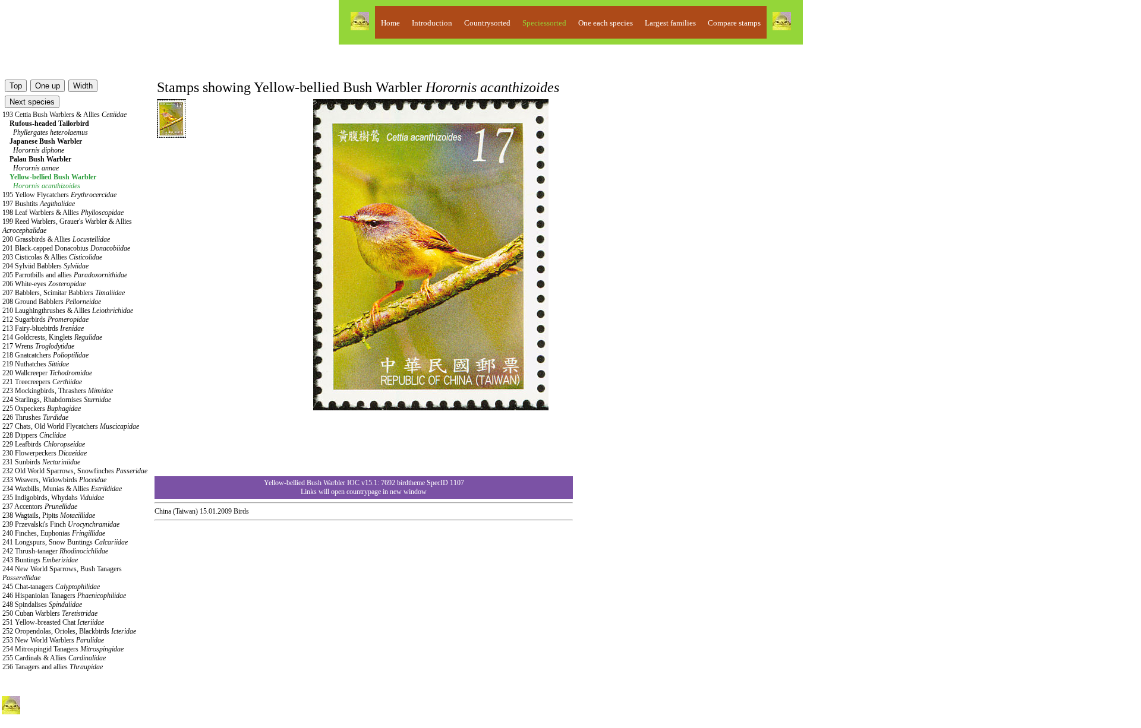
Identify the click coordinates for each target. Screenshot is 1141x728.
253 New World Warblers (53, 640)
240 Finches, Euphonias (53, 533)
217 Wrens (38, 346)
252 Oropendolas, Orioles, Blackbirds (69, 631)
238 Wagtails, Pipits (48, 515)
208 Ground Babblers (51, 301)
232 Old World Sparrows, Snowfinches (74, 471)
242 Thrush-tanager (55, 551)
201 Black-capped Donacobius (66, 248)
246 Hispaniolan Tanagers (64, 595)
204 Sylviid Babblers (45, 266)
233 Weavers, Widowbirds (54, 480)
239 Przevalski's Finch (60, 524)
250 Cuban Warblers (49, 613)
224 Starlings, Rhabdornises (56, 399)
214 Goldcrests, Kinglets (52, 337)
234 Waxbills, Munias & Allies (62, 489)
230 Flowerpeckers (44, 453)
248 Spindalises (42, 604)
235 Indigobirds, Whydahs (53, 497)
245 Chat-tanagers (51, 587)
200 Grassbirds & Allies (56, 239)
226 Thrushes (35, 417)
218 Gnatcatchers (45, 355)
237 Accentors (39, 506)
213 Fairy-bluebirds (43, 328)
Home (390, 22)
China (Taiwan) (176, 511)
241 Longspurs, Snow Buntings (65, 542)
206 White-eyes (44, 284)
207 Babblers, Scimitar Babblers (63, 293)
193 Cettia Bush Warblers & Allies (64, 114)
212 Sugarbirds (45, 319)
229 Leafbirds (43, 444)
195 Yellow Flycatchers (59, 195)
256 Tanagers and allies (52, 667)
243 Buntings (40, 560)
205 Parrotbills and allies (64, 275)
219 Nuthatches (35, 364)
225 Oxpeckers (41, 408)
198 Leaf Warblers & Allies (63, 212)
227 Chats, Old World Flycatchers (70, 426)
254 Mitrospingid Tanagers (63, 649)
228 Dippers (34, 435)
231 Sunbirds (41, 462)
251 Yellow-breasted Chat (53, 622)
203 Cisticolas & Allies (52, 257)
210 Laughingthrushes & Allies (67, 310)
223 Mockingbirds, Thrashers (57, 391)
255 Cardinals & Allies (54, 658)
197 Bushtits (38, 204)
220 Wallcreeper (47, 373)
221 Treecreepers (42, 382)
